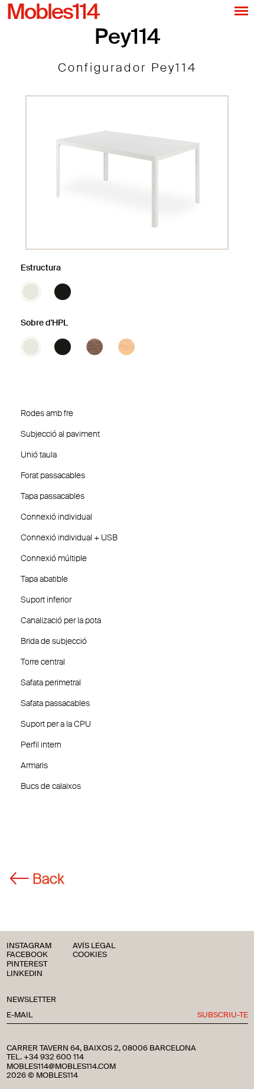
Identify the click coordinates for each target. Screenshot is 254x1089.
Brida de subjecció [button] (54, 641)
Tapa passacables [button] (52, 496)
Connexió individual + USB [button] (69, 537)
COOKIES (90, 955)
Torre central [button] (43, 661)
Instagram (28, 946)
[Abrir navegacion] (241, 10)
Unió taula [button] (39, 454)
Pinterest (26, 964)
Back (48, 878)
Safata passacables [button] (55, 703)
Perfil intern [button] (41, 744)
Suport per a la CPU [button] (56, 724)
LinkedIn (24, 973)
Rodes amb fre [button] (47, 413)
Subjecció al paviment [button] (60, 433)
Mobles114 (52, 12)
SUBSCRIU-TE (222, 1015)
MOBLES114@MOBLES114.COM (61, 1066)
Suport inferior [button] (46, 599)
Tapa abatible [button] (44, 579)
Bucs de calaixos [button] (51, 786)
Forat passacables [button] (53, 475)
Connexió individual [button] (56, 516)
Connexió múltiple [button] (54, 558)
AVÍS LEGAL (94, 946)
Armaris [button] (34, 765)
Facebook (27, 955)
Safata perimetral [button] (51, 682)
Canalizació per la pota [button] (61, 620)
